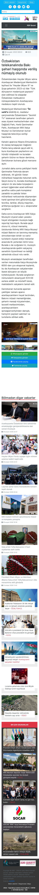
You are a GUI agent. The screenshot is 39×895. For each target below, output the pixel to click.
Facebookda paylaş (20, 362)
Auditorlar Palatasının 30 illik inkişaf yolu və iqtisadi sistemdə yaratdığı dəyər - (19, 606)
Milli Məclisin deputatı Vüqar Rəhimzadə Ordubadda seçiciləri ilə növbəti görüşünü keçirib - (19, 775)
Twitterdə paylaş (20, 366)
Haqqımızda (22, 2)
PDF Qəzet (31, 25)
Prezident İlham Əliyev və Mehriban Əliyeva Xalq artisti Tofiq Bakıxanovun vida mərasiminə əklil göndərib (19, 580)
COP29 (33, 888)
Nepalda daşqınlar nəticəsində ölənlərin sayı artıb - (17, 714)
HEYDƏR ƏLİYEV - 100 (20, 890)
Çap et (7, 54)
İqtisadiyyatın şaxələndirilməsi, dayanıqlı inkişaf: (17, 659)
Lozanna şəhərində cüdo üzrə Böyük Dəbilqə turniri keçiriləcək (19, 687)
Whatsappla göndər (20, 354)
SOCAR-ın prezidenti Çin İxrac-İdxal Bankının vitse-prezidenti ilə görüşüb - (19, 632)
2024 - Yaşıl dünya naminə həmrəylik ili (16, 888)
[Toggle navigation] (6, 25)
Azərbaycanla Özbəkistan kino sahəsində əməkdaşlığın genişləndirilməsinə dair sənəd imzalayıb (19, 426)
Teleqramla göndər (20, 358)
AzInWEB (11, 881)
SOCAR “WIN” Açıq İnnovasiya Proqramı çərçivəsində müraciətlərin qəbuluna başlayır (19, 826)
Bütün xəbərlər (10, 2)
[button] (35, 322)
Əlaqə (31, 2)
